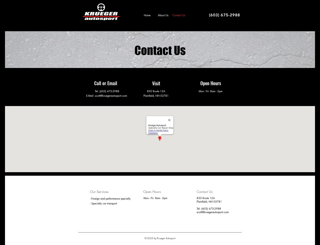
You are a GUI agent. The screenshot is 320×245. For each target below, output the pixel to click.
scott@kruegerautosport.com (213, 212)
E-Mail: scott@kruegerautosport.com (107, 96)
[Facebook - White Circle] (146, 219)
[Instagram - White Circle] (152, 219)
